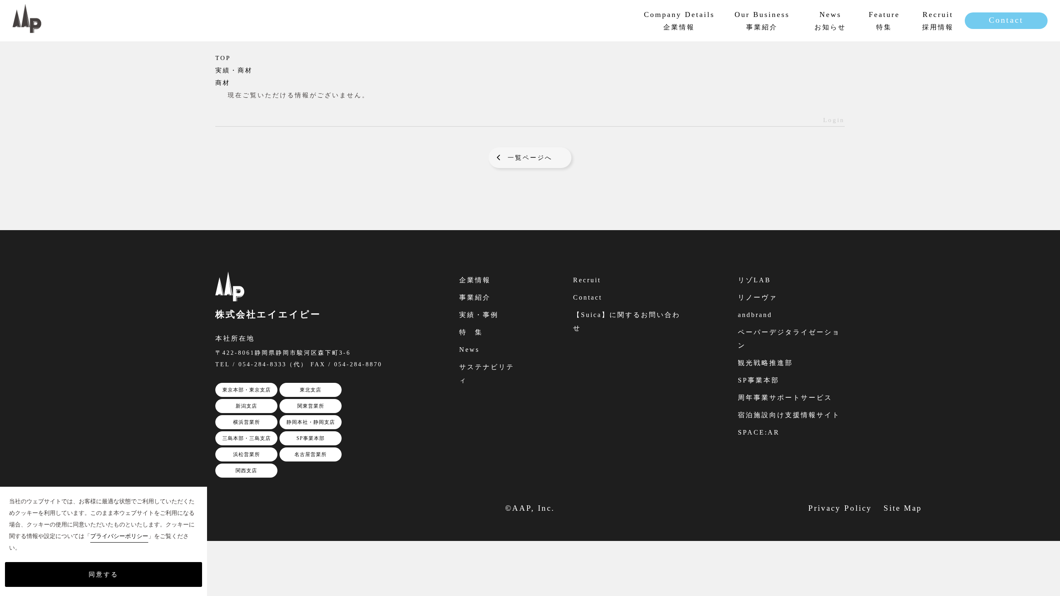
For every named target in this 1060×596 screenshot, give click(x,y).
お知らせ (830, 20)
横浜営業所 (246, 422)
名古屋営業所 (310, 454)
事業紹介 (475, 297)
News (469, 349)
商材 (222, 82)
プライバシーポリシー (119, 536)
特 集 (471, 332)
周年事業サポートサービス (785, 397)
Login (834, 120)
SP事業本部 (310, 438)
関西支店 (246, 470)
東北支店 (310, 390)
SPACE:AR (759, 432)
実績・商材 (234, 70)
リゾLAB (754, 280)
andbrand (755, 314)
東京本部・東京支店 (246, 390)
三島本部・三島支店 (246, 438)
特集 (884, 20)
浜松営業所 (246, 454)
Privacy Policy (840, 508)
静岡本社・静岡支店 (311, 422)
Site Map (903, 508)
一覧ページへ (530, 157)
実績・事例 (479, 314)
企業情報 (475, 280)
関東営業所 (310, 406)
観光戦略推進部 (765, 362)
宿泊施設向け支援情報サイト (789, 414)
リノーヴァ (757, 297)
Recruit (587, 280)
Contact (1006, 19)
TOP (223, 58)
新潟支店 (246, 406)
